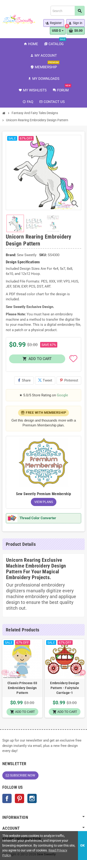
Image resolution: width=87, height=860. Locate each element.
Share (24, 380)
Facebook (7, 798)
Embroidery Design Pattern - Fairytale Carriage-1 (64, 688)
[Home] (4, 113)
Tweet (45, 380)
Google (62, 395)
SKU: (43, 255)
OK (82, 845)
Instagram (32, 798)
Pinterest (69, 380)
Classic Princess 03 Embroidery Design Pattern (22, 688)
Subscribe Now (22, 775)
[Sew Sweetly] (18, 19)
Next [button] (83, 672)
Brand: (11, 255)
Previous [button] (4, 672)
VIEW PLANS (43, 502)
